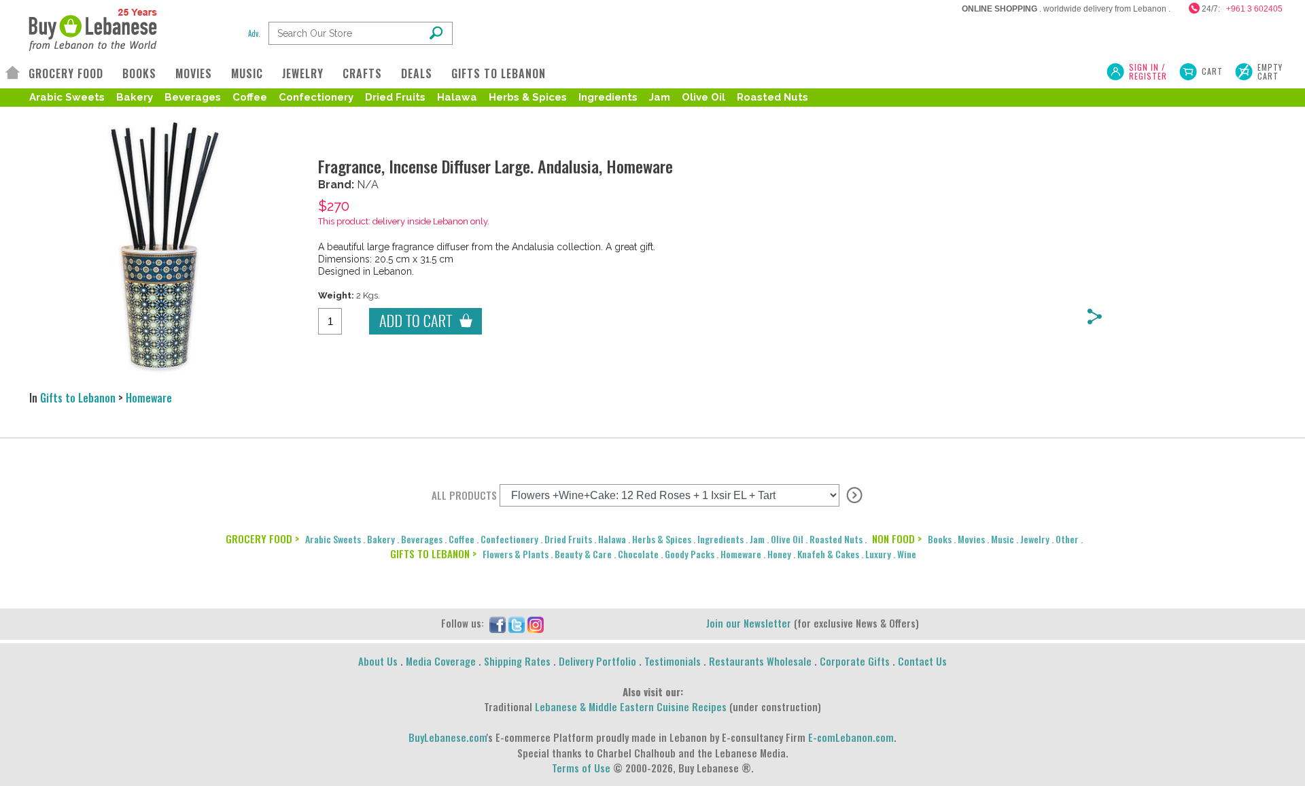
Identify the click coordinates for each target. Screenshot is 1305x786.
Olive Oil (703, 97)
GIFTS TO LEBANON (498, 73)
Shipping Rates (517, 660)
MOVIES (193, 73)
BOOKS (139, 73)
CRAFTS (362, 73)
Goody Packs (689, 554)
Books (940, 539)
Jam (659, 97)
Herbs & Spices (528, 97)
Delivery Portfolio (597, 660)
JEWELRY (303, 73)
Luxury (878, 554)
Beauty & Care (583, 554)
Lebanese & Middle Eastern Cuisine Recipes (631, 706)
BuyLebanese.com (447, 737)
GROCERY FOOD (66, 73)
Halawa (457, 97)
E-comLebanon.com (851, 737)
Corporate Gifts (855, 660)
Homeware (149, 398)
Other (1067, 539)
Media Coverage (441, 660)
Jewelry (1034, 539)
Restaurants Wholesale (760, 660)
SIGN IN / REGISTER (1148, 71)
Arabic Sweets (67, 97)
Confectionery (316, 97)
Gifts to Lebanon (78, 398)
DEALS (416, 73)
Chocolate (638, 554)
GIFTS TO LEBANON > (433, 553)
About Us (378, 660)
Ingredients (608, 97)
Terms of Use (581, 767)
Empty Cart (1270, 71)
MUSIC (247, 73)
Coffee (249, 97)
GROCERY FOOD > (262, 538)
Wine (906, 554)
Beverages (192, 97)
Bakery (134, 97)
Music (1002, 539)
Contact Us (922, 660)
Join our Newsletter (748, 622)
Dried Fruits (395, 97)
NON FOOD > (897, 538)
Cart (1212, 71)
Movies (971, 539)
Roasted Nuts (772, 97)
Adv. (254, 33)
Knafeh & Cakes (828, 554)
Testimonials (672, 660)
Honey (779, 554)
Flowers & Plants (516, 554)
